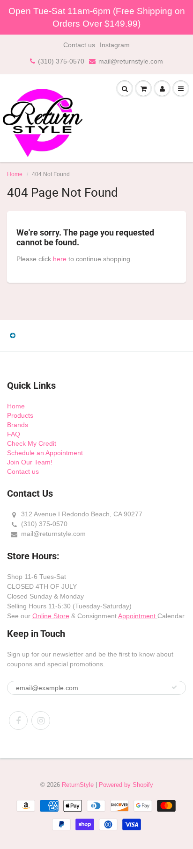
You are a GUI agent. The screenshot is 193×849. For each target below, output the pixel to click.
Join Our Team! (29, 462)
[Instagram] (40, 720)
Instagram (115, 45)
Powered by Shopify (126, 784)
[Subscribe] (174, 687)
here (60, 259)
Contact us (79, 45)
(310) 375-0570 (61, 61)
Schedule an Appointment (45, 453)
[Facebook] (18, 720)
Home (14, 174)
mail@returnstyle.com (130, 61)
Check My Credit (31, 443)
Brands (17, 424)
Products (20, 415)
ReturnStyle (78, 784)
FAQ (13, 434)
